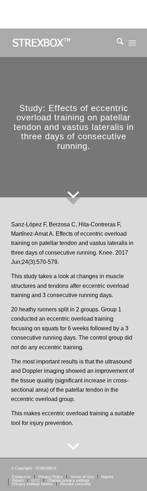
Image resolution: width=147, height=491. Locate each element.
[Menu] (132, 42)
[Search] (116, 43)
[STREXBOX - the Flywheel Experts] (61, 43)
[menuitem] (116, 43)
